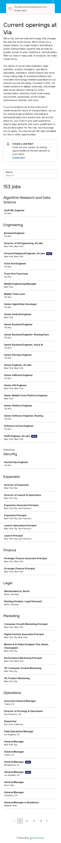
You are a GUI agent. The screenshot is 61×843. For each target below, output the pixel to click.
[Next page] (46, 821)
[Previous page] (14, 821)
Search (9, 172)
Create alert (18, 157)
